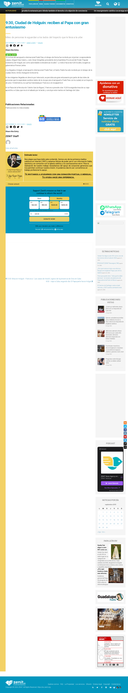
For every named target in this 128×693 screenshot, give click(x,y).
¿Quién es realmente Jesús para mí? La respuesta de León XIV (114, 308)
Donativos (70, 4)
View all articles (12, 148)
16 (107, 520)
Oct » (103, 532)
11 (114, 516)
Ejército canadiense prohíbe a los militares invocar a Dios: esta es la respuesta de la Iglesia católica (115, 320)
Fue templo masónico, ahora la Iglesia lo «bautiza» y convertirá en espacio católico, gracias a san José (115, 349)
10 (110, 516)
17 (110, 520)
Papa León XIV (33, 4)
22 (103, 524)
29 (103, 527)
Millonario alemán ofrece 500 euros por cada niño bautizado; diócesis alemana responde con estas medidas (113, 334)
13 (121, 516)
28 (99, 527)
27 (121, 524)
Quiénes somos (53, 684)
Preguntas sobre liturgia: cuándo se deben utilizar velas (113, 361)
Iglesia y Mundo (49, 4)
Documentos (60, 4)
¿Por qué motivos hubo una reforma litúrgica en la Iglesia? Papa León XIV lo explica (110, 271)
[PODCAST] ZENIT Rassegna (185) (108, 263)
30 (107, 527)
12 (118, 516)
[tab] (104, 638)
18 (114, 520)
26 (118, 524)
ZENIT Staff (31, 43)
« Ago (99, 532)
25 (114, 524)
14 (99, 520)
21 (99, 524)
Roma (41, 4)
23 (107, 524)
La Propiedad (69, 684)
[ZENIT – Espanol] (16, 3)
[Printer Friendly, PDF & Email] (11, 55)
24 (110, 524)
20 (121, 520)
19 (118, 520)
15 (103, 520)
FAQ (61, 684)
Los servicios (80, 684)
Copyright (106, 684)
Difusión (89, 684)
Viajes (40, 43)
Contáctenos (115, 684)
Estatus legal (97, 684)
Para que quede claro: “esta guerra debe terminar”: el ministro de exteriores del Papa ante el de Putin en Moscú (110, 278)
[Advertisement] (49, 259)
